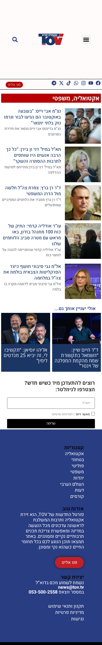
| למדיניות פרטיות (63, 414)
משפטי (61, 98)
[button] (86, 39)
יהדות (78, 478)
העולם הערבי (72, 484)
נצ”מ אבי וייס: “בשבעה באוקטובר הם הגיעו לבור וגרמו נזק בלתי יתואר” (32, 117)
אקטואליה (86, 98)
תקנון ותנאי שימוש (66, 606)
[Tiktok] (68, 83)
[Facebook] (98, 83)
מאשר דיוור (71, 414)
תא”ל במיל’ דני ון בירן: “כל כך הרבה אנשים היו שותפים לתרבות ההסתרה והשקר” (33, 155)
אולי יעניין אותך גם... (75, 308)
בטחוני (77, 460)
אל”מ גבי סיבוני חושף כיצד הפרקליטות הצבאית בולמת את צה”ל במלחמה (32, 272)
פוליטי (78, 466)
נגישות (77, 619)
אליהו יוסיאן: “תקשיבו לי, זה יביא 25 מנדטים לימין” (26, 355)
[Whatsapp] (76, 83)
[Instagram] (83, 83)
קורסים (77, 497)
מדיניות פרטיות (69, 612)
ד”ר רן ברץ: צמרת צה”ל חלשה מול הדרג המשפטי (33, 190)
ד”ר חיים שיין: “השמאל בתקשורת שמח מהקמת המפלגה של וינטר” (76, 358)
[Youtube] (90, 83)
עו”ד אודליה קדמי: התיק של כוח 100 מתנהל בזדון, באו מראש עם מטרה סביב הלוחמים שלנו (32, 235)
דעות (79, 490)
